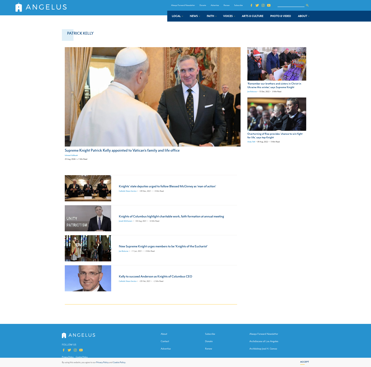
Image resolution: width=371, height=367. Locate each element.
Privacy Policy (102, 362)
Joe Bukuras (252, 91)
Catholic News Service (128, 191)
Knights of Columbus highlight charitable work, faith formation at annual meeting (171, 216)
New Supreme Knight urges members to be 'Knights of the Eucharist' (163, 246)
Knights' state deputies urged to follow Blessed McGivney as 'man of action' (167, 186)
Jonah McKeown (125, 221)
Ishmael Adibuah (71, 155)
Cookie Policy (82, 357)
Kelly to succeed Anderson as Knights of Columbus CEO (155, 276)
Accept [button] (304, 361)
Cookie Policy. (119, 362)
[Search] (307, 5)
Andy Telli (251, 142)
